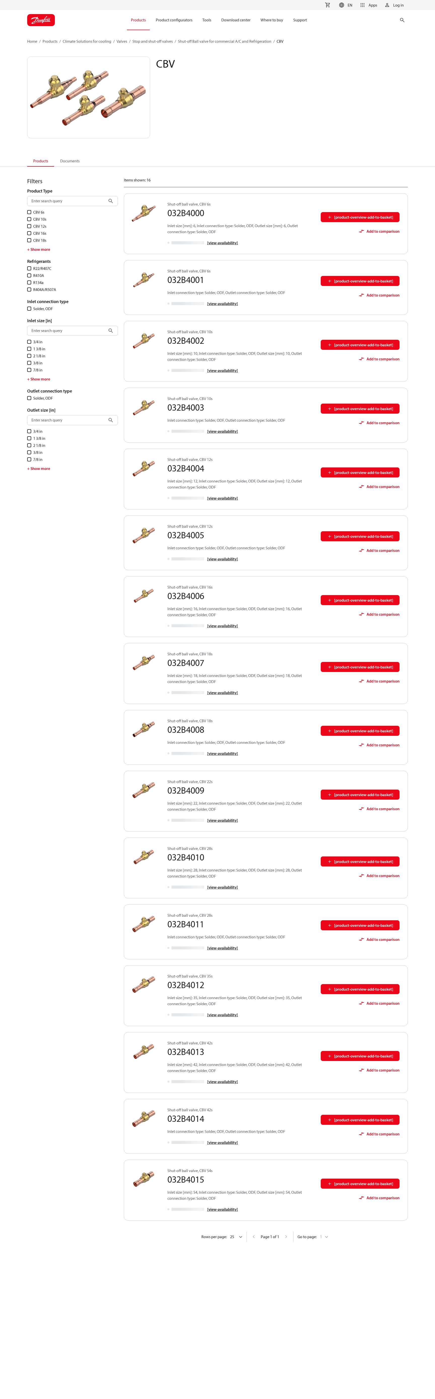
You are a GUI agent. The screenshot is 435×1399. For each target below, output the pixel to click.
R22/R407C (42, 268)
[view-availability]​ (222, 242)
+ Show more (38, 249)
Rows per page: (214, 1236)
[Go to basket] (327, 5)
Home (32, 41)
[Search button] (111, 201)
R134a (38, 282)
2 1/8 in (39, 355)
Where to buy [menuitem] (272, 19)
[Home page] (41, 20)
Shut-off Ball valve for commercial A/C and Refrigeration (224, 41)
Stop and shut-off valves (152, 41)
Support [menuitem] (300, 19)
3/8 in (38, 362)
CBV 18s (39, 240)
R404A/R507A (44, 289)
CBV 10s (39, 219)
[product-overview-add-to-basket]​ (363, 217)
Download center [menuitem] (235, 19)
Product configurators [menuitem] (174, 19)
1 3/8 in (39, 348)
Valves (122, 41)
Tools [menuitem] (206, 19)
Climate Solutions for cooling (87, 41)
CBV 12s (39, 226)
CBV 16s (39, 233)
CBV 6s (38, 212)
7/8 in (38, 369)
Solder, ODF (43, 308)
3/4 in (38, 341)
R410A (38, 275)
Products (50, 41)
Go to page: (307, 1236)
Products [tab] (40, 160)
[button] (345, 5)
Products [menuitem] (138, 19)
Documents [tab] (70, 160)
